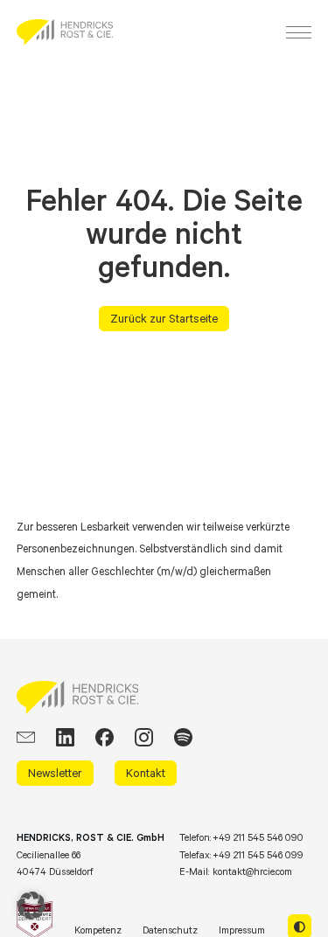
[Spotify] (183, 737)
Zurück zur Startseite (164, 318)
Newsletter (55, 773)
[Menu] (298, 32)
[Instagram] (144, 737)
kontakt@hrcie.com (252, 871)
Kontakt (145, 773)
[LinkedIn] (65, 737)
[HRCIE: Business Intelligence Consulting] (65, 32)
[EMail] (26, 737)
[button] (31, 905)
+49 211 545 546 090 (258, 837)
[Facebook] (104, 737)
